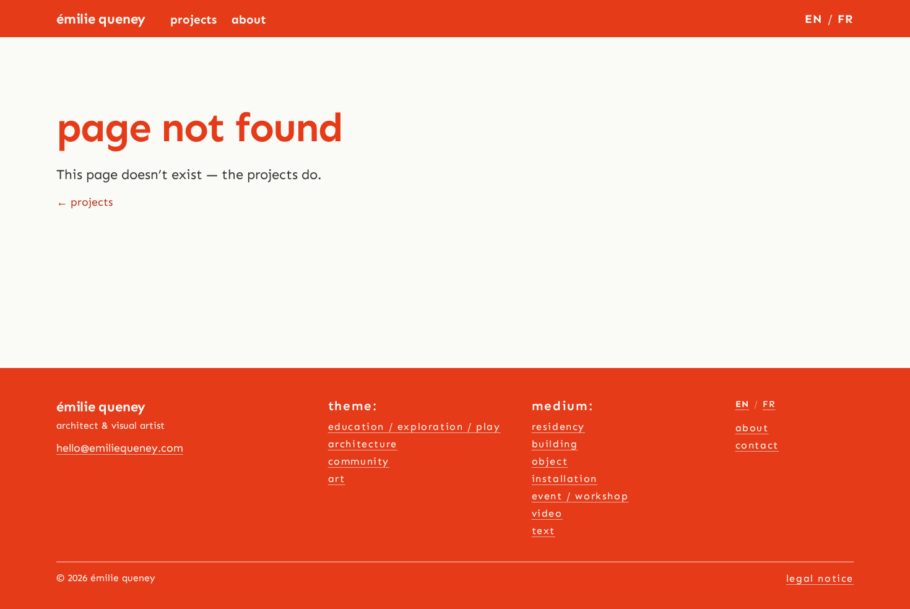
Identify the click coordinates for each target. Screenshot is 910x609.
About (249, 19)
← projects (84, 202)
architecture (362, 444)
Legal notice (820, 578)
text (543, 531)
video (547, 513)
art (336, 478)
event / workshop (580, 496)
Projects (193, 19)
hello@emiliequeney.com (119, 448)
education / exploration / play (414, 426)
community (358, 461)
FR (846, 19)
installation (564, 478)
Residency (558, 426)
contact (757, 445)
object (550, 461)
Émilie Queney (100, 19)
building (555, 444)
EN (814, 19)
